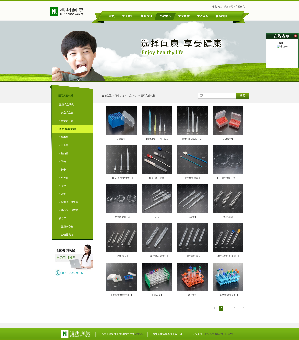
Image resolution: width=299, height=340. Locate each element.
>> (243, 308)
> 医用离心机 (66, 226)
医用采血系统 (66, 104)
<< (235, 308)
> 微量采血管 (66, 120)
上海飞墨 (209, 333)
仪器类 (62, 218)
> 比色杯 (63, 145)
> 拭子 (62, 169)
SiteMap (138, 333)
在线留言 (240, 6)
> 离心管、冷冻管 (68, 210)
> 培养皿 (63, 177)
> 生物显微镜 (66, 234)
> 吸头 (62, 161)
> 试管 (62, 194)
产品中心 (131, 95)
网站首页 (119, 95)
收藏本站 (217, 6)
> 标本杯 (63, 137)
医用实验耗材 (67, 129)
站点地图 (229, 6)
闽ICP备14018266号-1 (226, 333)
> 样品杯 (63, 153)
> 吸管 (62, 185)
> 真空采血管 (66, 112)
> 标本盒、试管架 (68, 202)
